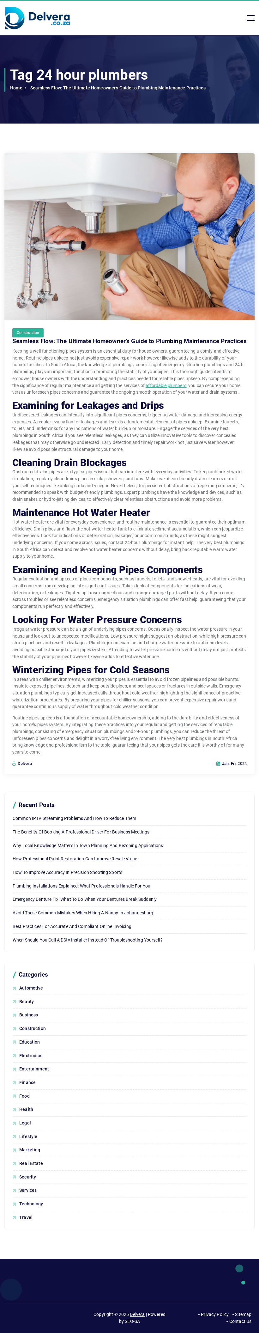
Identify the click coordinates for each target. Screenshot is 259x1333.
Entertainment (34, 1068)
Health (26, 1109)
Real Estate (31, 1163)
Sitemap (243, 1314)
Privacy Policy (215, 1314)
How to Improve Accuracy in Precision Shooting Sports (67, 872)
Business (28, 1014)
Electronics (30, 1055)
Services (28, 1190)
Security (27, 1176)
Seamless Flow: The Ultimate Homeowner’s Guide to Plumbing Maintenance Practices (118, 87)
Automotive (31, 988)
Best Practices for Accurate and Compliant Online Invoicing (72, 926)
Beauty (26, 1001)
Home (16, 87)
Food (24, 1096)
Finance (27, 1082)
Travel (26, 1217)
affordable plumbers (166, 385)
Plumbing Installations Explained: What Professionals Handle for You (81, 885)
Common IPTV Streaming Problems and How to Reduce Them (74, 818)
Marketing (29, 1149)
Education (29, 1042)
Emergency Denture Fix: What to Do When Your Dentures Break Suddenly (85, 899)
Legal (25, 1122)
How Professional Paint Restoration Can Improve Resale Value (75, 858)
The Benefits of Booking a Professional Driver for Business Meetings (81, 831)
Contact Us (240, 1321)
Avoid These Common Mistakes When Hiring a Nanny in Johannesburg (83, 912)
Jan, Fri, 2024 (234, 763)
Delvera (137, 1314)
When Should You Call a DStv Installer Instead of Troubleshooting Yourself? (88, 939)
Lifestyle (28, 1136)
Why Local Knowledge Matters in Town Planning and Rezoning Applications (88, 845)
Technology (31, 1203)
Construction (28, 332)
